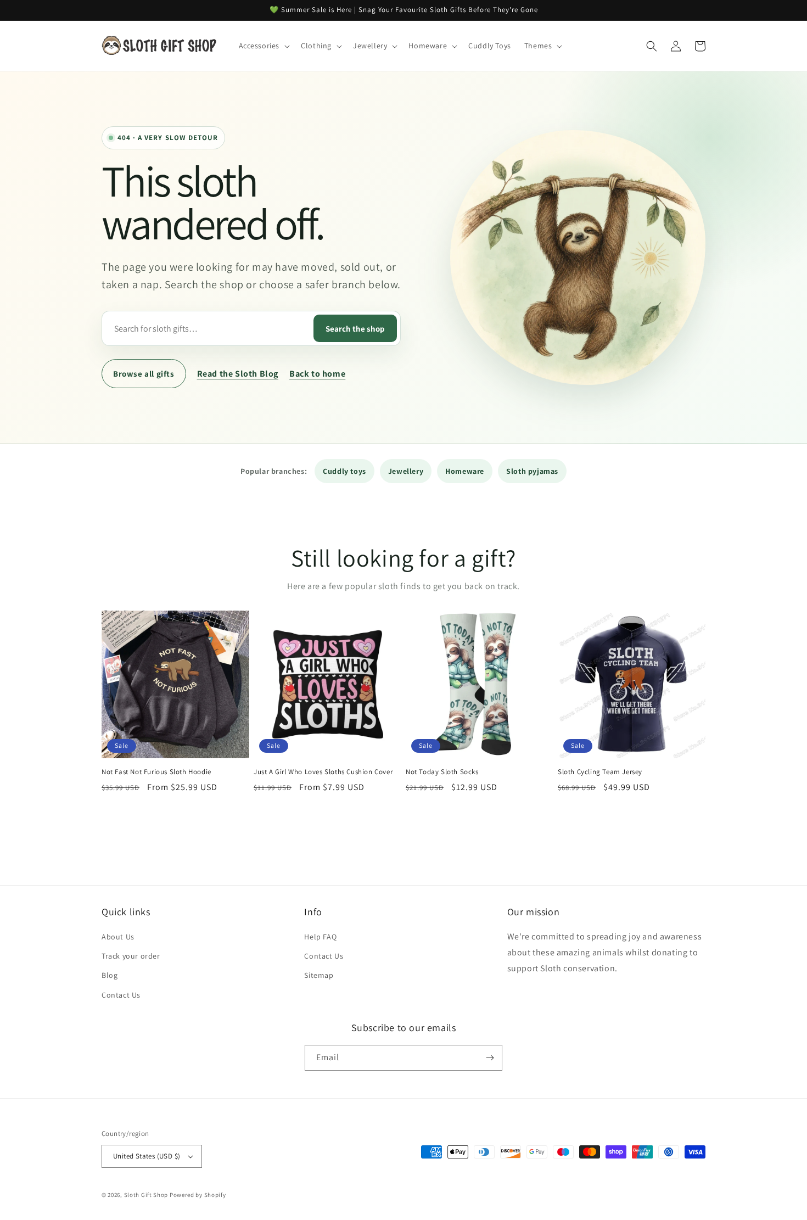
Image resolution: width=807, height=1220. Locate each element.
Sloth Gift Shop (146, 1195)
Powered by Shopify (198, 1195)
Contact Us (121, 995)
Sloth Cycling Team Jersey (600, 772)
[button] (263, 45)
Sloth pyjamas (532, 471)
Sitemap (318, 975)
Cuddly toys (344, 471)
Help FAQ (320, 937)
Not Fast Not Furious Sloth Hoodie (156, 772)
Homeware (464, 471)
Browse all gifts (144, 373)
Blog (109, 975)
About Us (118, 937)
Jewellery (405, 471)
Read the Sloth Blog (237, 373)
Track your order (131, 956)
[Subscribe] (490, 1058)
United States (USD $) (146, 1156)
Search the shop (355, 328)
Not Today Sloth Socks (442, 772)
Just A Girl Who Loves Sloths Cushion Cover (323, 772)
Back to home (317, 373)
